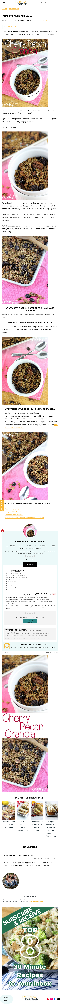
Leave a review (30, 621)
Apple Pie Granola (12, 509)
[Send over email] (2, 506)
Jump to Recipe (11, 26)
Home (4, 9)
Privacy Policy (7, 999)
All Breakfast (14, 9)
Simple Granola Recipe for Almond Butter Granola (24, 518)
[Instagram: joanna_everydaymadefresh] (7, 646)
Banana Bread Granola (14, 515)
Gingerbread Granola (13, 512)
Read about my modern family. (36, 901)
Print (30, 565)
